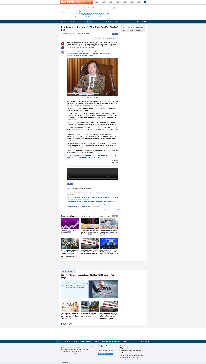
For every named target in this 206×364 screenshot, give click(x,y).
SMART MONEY (95, 22)
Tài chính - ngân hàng (83, 33)
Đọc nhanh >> (109, 5)
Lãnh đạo (138, 30)
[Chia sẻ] (62, 47)
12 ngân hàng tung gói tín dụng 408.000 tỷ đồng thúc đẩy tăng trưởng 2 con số (108, 232)
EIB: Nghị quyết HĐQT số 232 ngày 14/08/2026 (83, 206)
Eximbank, (75, 188)
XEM (115, 216)
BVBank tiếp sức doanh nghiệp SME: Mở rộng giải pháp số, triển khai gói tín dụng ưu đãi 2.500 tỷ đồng (109, 253)
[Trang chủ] (57, 22)
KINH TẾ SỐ (115, 22)
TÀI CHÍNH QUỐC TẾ (104, 22)
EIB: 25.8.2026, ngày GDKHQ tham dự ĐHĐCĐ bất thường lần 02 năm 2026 (90, 204)
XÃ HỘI (60, 22)
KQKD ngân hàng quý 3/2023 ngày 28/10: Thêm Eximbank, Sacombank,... (91, 53)
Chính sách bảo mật (65, 362)
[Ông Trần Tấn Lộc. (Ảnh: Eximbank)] (92, 77)
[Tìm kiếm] (139, 27)
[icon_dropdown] (145, 2)
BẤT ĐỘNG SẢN (74, 22)
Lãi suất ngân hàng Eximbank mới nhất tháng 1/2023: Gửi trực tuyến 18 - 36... (92, 51)
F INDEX (144, 22)
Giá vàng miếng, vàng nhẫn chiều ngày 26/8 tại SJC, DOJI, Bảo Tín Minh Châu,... (90, 232)
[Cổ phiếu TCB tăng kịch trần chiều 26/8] (70, 223)
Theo (92, 166)
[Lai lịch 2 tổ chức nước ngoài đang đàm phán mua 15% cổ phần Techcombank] (90, 306)
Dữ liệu (139, 22)
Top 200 (147, 341)
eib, (79, 188)
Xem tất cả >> (116, 193)
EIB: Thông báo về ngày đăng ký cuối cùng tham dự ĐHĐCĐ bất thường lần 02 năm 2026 (93, 201)
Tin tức (131, 30)
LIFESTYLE (131, 22)
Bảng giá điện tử (67, 8)
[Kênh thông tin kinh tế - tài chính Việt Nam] (76, 2)
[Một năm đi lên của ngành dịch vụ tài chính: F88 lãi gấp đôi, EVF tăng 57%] (103, 289)
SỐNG (126, 22)
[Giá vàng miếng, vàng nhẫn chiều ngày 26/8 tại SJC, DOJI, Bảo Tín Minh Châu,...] (90, 223)
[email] (62, 52)
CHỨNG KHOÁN (66, 22)
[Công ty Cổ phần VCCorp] (132, 347)
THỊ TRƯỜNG (122, 22)
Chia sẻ (115, 33)
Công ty (125, 30)
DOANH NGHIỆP (81, 22)
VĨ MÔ (111, 22)
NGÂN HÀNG (89, 22)
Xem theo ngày (86, 216)
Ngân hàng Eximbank (86, 188)
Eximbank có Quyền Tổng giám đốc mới (83, 55)
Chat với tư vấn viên (106, 353)
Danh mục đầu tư (67, 12)
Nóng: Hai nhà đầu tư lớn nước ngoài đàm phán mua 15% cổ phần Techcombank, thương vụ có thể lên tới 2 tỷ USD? (89, 253)
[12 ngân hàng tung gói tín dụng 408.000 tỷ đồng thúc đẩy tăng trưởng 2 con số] (109, 223)
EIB (103, 101)
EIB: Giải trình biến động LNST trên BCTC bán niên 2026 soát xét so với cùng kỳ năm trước (93, 209)
